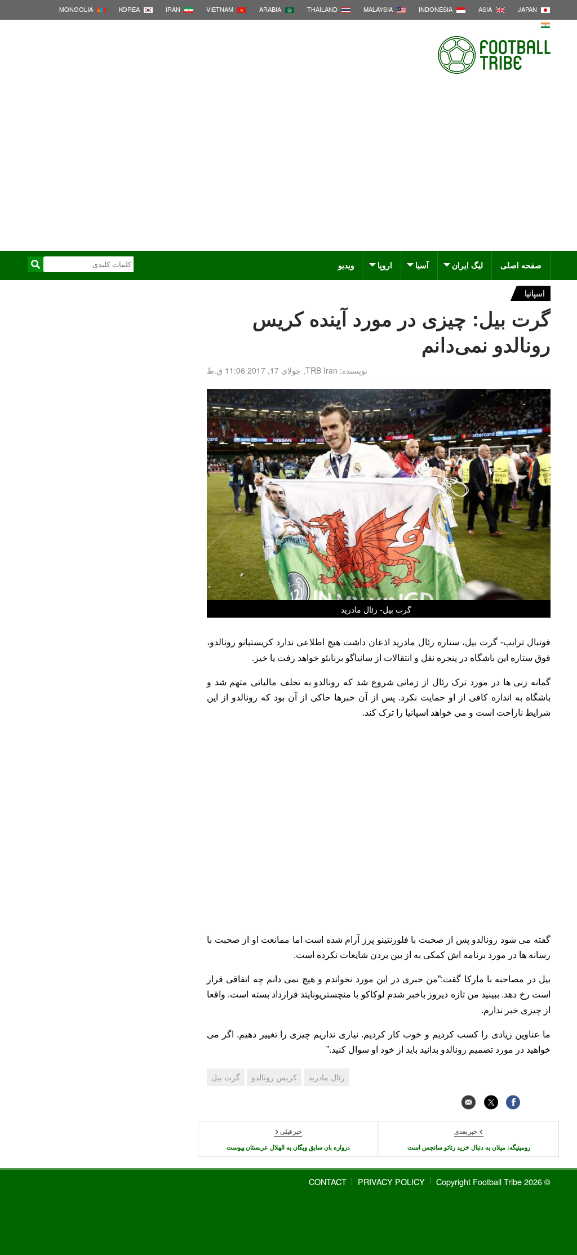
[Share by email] (468, 1102)
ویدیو (346, 264)
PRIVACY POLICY (391, 1181)
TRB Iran (321, 370)
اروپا (385, 264)
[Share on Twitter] (491, 1102)
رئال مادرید (326, 1077)
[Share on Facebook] (513, 1102)
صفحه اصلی (521, 264)
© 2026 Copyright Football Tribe (493, 1181)
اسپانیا (535, 293)
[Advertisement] (288, 166)
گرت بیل (225, 1077)
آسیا (422, 264)
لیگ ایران (467, 264)
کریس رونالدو (274, 1077)
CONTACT (328, 1181)
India (529, 24)
